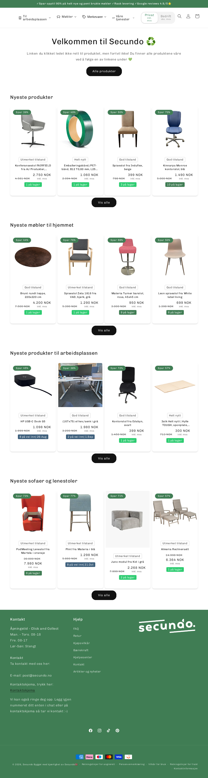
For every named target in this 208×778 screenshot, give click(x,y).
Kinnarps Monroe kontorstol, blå (175, 167)
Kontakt (78, 664)
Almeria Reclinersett (175, 549)
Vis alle (104, 202)
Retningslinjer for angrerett (98, 764)
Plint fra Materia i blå (80, 549)
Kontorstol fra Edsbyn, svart (127, 423)
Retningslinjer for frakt (184, 764)
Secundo (28, 764)
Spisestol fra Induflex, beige (128, 167)
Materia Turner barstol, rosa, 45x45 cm (128, 295)
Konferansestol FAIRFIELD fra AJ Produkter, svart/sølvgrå (33, 167)
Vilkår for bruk (157, 764)
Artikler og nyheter (87, 671)
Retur (77, 636)
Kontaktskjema (22, 690)
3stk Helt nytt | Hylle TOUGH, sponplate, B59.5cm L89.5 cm (174, 423)
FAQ (76, 628)
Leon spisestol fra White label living (175, 295)
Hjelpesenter (82, 657)
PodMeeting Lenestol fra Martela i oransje (33, 551)
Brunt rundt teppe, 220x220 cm (33, 295)
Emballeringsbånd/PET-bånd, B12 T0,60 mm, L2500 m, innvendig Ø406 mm (80, 167)
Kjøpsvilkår (81, 643)
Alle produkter (104, 71)
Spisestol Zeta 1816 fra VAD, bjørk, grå (80, 295)
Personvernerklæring (131, 764)
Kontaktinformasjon (186, 768)
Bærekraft (81, 650)
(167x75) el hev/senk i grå (80, 421)
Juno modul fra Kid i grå (127, 562)
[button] (179, 16)
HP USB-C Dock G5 (33, 421)
